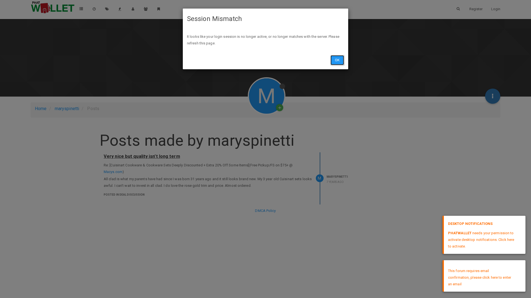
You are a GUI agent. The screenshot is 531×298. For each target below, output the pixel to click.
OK (337, 60)
